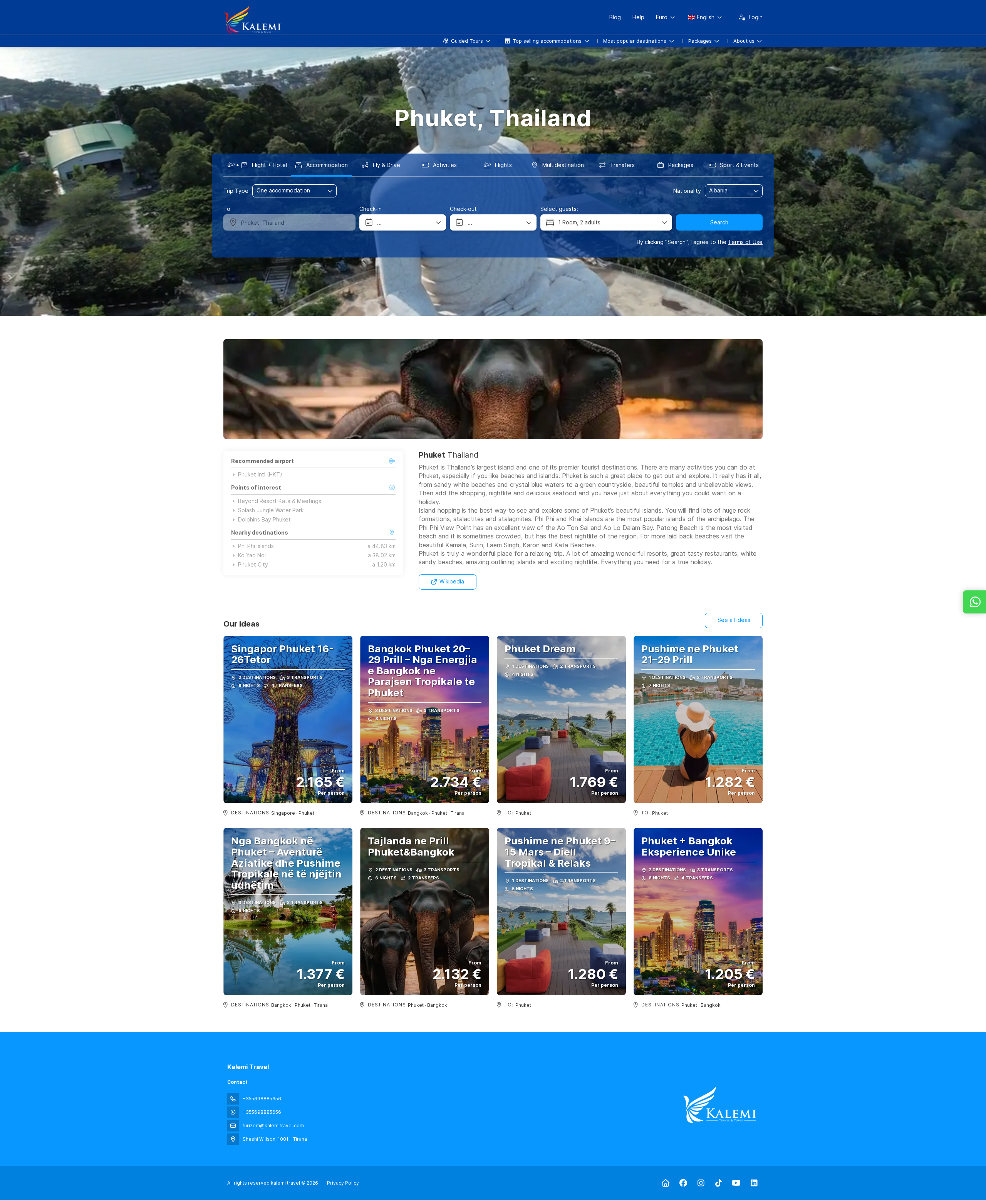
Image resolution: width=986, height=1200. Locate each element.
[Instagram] (701, 1183)
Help (638, 17)
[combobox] (728, 191)
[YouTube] (736, 1183)
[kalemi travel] (719, 1105)
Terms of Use (745, 242)
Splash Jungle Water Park (271, 510)
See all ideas (734, 620)
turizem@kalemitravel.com (273, 1125)
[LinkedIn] (754, 1183)
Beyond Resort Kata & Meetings (279, 501)
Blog (615, 17)
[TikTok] (718, 1183)
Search (719, 222)
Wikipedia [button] (451, 581)
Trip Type (235, 190)
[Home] (665, 1183)
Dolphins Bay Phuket (264, 519)
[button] (238, 389)
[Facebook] (683, 1183)
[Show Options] (756, 191)
